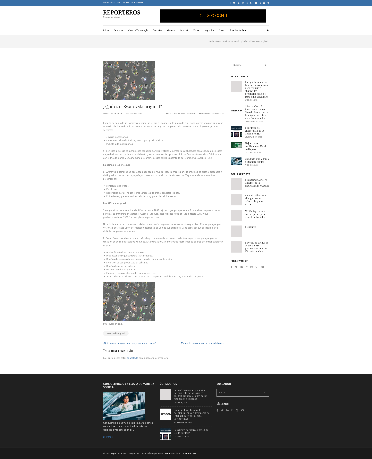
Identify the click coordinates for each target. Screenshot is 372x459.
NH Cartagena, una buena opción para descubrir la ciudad (255, 214)
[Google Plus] (251, 3)
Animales (118, 30)
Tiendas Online (238, 30)
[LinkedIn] (238, 3)
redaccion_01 (114, 113)
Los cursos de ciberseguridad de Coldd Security (254, 130)
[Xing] (268, 3)
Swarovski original (137, 123)
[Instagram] (247, 3)
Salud (222, 30)
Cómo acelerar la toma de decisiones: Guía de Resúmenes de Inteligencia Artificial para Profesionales (257, 112)
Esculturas (250, 226)
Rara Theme (164, 453)
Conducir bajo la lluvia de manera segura (257, 160)
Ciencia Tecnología (138, 30)
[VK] (264, 3)
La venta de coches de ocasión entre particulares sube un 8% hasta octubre (256, 247)
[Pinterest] (243, 3)
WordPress (190, 453)
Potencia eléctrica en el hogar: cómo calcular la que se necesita (256, 200)
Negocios (209, 30)
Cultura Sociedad (111, 3)
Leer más (108, 436)
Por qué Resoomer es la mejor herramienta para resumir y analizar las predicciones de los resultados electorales (256, 89)
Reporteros (121, 12)
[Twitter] (234, 3)
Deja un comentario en (212, 113)
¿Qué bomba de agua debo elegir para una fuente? (129, 343)
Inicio (106, 30)
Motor (196, 30)
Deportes (157, 30)
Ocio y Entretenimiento (134, 3)
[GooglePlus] (257, 266)
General (171, 30)
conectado (132, 358)
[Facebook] (230, 3)
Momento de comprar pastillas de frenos (202, 343)
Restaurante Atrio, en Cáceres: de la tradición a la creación (257, 182)
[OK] (260, 3)
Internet (184, 30)
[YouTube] (256, 3)
